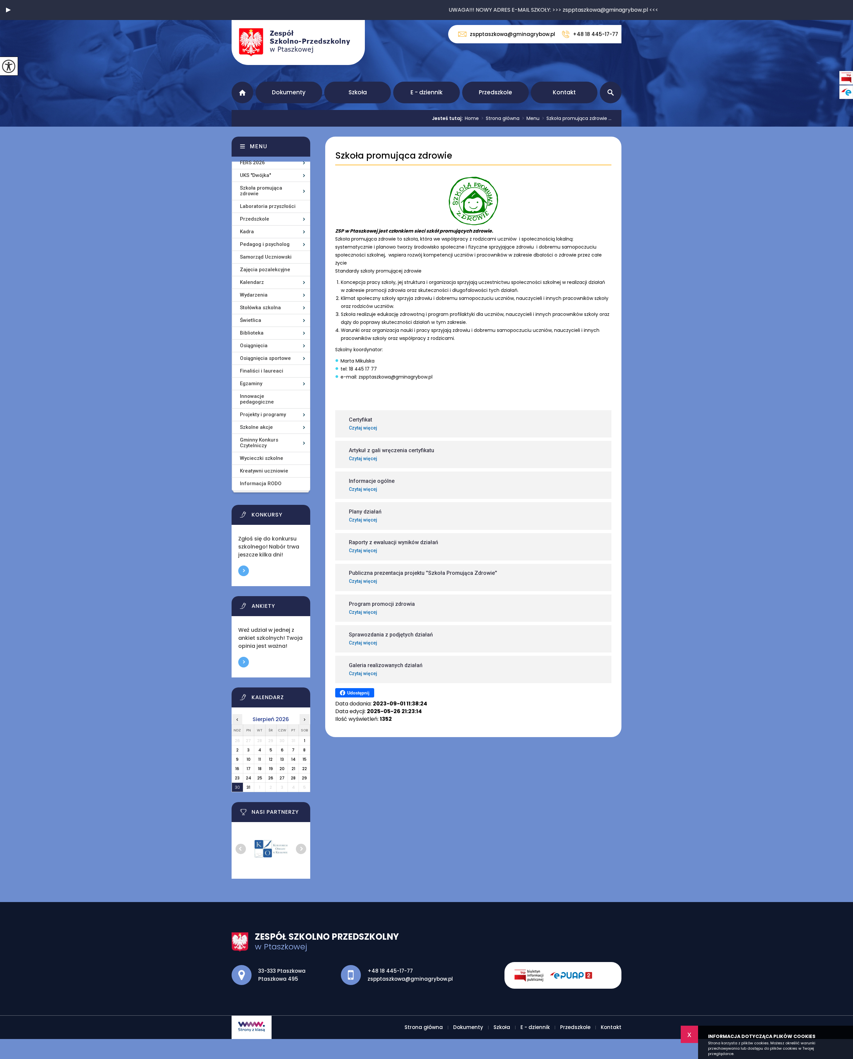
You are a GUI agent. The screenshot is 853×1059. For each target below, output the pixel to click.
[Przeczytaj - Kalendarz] (279, 699)
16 (237, 768)
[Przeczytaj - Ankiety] (279, 608)
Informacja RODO (261, 484)
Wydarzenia (254, 295)
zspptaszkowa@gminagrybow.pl (512, 34)
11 (259, 759)
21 (293, 768)
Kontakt (564, 92)
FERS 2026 (252, 163)
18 (260, 768)
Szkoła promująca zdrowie (393, 156)
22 (304, 768)
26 (270, 778)
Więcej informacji (243, 570)
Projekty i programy (263, 415)
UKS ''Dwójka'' (255, 175)
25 (259, 778)
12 (271, 759)
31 (248, 787)
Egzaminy (251, 384)
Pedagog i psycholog (265, 244)
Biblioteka (252, 333)
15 (305, 759)
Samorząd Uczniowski (266, 257)
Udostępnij (358, 692)
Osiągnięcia (254, 346)
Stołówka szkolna (260, 308)
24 (248, 778)
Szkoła (358, 92)
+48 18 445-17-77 (595, 34)
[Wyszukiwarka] (610, 92)
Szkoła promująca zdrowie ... (576, 118)
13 (282, 759)
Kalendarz (252, 282)
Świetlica (250, 320)
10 (249, 759)
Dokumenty (289, 92)
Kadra (247, 232)
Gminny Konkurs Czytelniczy (259, 443)
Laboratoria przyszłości (268, 206)
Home (472, 118)
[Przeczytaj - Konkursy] (279, 517)
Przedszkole (495, 92)
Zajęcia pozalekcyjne (265, 270)
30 (237, 787)
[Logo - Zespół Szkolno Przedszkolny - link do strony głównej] (298, 42)
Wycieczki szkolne (261, 458)
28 (293, 778)
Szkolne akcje (256, 427)
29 (304, 778)
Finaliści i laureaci (261, 371)
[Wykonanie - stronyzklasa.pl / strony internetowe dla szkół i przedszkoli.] (251, 1027)
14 (293, 759)
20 (282, 768)
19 (271, 768)
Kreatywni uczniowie (264, 471)
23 (237, 778)
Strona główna (242, 92)
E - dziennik (426, 92)
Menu (530, 118)
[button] (8, 10)
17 (249, 768)
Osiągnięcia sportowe (265, 358)
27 (282, 778)
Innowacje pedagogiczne (257, 399)
